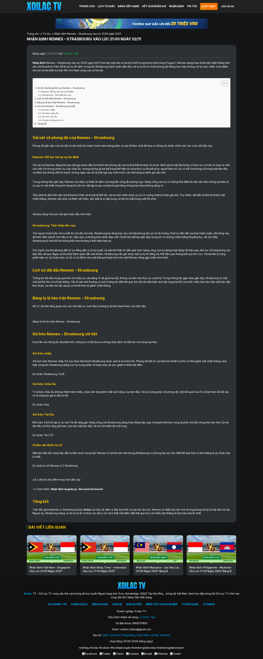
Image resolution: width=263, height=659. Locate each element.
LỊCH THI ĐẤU (106, 6)
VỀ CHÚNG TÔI (57, 604)
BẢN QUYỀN (134, 604)
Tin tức (47, 33)
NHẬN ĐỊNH (176, 6)
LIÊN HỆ (117, 604)
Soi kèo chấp (48, 110)
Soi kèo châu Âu (50, 113)
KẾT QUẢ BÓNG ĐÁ (154, 6)
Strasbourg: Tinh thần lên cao (56, 95)
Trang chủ (33, 33)
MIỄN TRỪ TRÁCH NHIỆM (161, 604)
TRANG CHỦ (87, 6)
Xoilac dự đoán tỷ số (52, 120)
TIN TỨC (192, 6)
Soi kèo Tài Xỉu (49, 116)
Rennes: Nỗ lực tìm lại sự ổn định (57, 91)
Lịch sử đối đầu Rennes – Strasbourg (56, 98)
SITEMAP (209, 604)
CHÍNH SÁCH (79, 604)
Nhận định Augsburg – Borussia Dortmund (77, 489)
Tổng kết (42, 123)
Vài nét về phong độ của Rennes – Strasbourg (60, 88)
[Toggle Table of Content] (223, 83)
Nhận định (39, 62)
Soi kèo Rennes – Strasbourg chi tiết (56, 106)
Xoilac (87, 509)
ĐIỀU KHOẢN (100, 604)
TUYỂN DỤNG (190, 604)
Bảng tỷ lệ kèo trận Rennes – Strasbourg (58, 102)
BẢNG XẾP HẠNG (128, 6)
